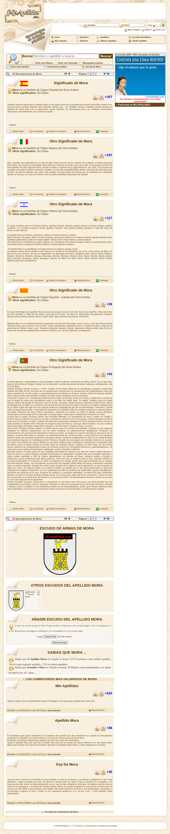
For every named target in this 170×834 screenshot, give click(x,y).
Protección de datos (108, 826)
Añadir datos (17, 131)
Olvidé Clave (160, 30)
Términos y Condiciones (86, 826)
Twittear (12, 125)
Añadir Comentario (57, 131)
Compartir (103, 131)
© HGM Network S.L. (62, 826)
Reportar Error (83, 131)
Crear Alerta (37, 131)
